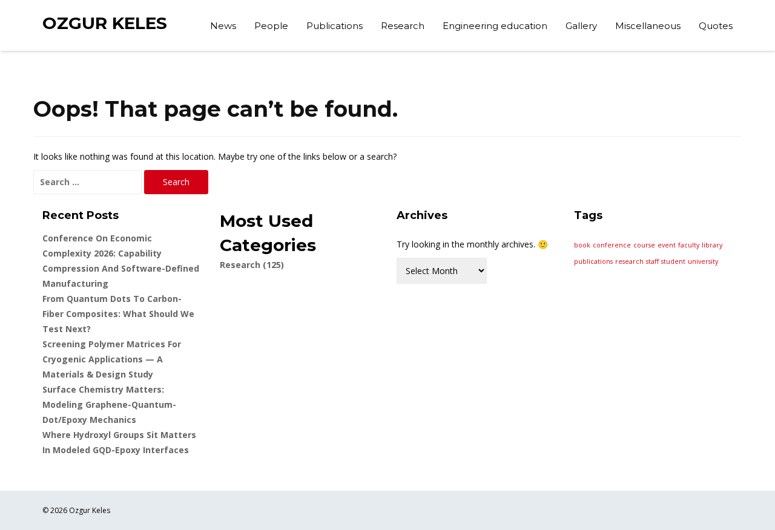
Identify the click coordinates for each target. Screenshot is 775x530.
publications (593, 261)
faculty (688, 245)
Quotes (716, 25)
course (644, 245)
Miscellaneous (648, 25)
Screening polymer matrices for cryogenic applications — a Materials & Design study (111, 359)
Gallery (581, 25)
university (703, 261)
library (712, 245)
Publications (334, 25)
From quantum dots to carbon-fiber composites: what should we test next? (118, 314)
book (582, 245)
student (673, 261)
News (223, 25)
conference (612, 245)
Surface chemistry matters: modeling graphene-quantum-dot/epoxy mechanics (109, 404)
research (629, 261)
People (271, 25)
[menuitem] (223, 27)
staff (652, 261)
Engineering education (495, 25)
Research (402, 25)
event (667, 245)
